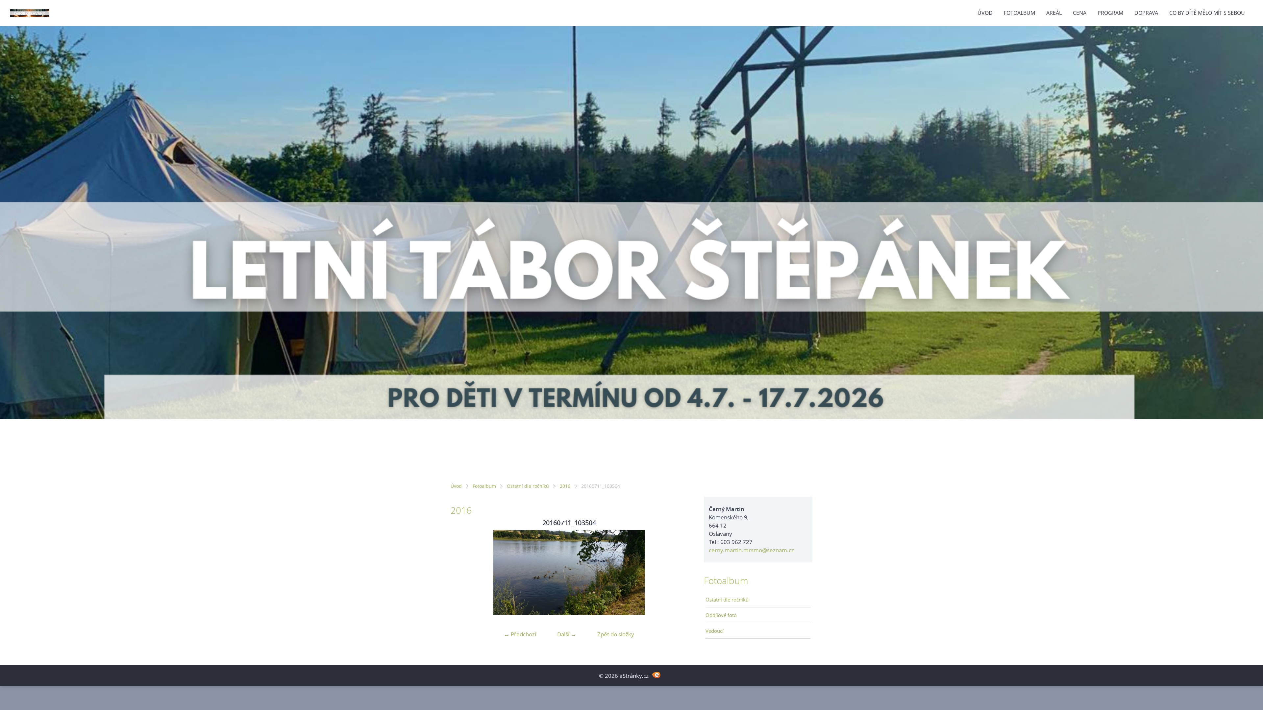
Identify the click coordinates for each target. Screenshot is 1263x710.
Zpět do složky (615, 634)
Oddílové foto (721, 615)
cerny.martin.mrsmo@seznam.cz (751, 550)
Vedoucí (715, 630)
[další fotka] (676, 572)
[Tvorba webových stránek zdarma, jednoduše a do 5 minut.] (656, 675)
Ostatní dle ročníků (528, 486)
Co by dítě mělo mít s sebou (1207, 12)
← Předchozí (520, 634)
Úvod (985, 12)
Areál (1054, 12)
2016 (565, 486)
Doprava (1146, 12)
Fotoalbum (1019, 12)
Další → (566, 634)
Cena (1079, 12)
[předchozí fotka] (461, 572)
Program (1110, 12)
